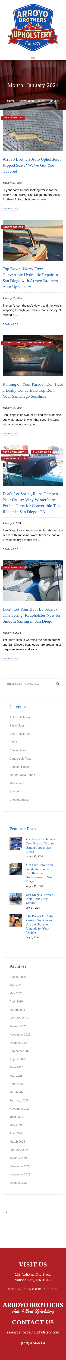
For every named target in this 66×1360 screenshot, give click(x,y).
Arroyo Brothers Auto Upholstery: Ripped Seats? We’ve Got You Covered (32, 165)
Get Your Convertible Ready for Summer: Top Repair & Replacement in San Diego (40, 873)
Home (11, 100)
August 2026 (18, 977)
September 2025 (20, 1051)
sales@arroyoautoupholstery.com (33, 1332)
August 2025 (18, 1059)
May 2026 (16, 993)
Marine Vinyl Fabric (22, 775)
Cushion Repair (20, 767)
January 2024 (18, 1158)
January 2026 (18, 1026)
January (54, 100)
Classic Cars (12, 342)
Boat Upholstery (20, 733)
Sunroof (15, 791)
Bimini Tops (17, 725)
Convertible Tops (39, 342)
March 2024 (17, 1141)
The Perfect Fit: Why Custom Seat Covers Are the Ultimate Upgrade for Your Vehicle (39, 924)
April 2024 (16, 1133)
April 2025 (16, 1084)
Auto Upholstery (14, 452)
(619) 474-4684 (33, 1343)
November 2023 (20, 1174)
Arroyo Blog (26, 100)
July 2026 (16, 985)
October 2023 (18, 1182)
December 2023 (20, 1166)
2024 (41, 100)
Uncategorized (13, 117)
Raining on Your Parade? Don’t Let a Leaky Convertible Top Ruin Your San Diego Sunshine (33, 390)
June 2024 (16, 1116)
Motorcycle (17, 783)
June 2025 (16, 1067)
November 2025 (20, 1034)
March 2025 (17, 1092)
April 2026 (16, 1001)
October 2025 (18, 1042)
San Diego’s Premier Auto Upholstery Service (39, 899)
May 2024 (16, 1125)
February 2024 (19, 1150)
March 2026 (17, 1009)
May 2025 (16, 1075)
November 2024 (20, 1108)
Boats (13, 742)
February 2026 (19, 1018)
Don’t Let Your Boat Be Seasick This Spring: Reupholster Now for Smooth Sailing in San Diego (32, 615)
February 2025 (19, 1100)
